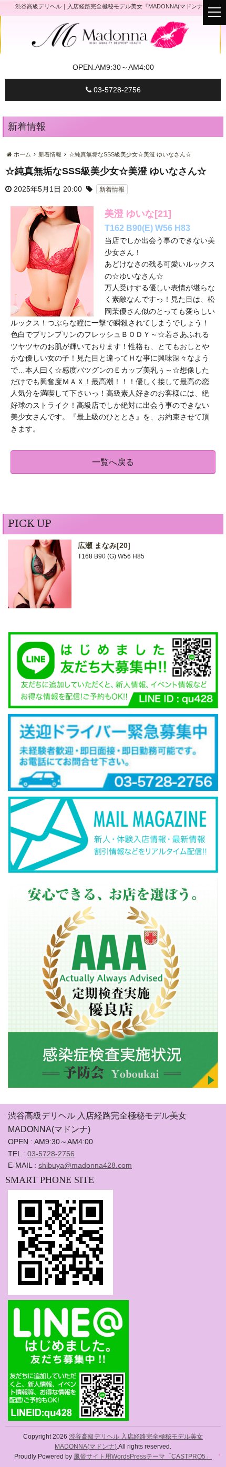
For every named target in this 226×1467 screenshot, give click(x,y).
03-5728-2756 (116, 90)
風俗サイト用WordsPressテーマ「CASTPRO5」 (143, 1456)
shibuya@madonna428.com (85, 1165)
